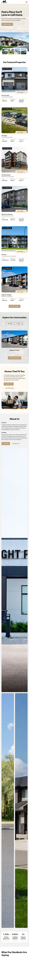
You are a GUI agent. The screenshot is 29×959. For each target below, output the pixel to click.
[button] (26, 2)
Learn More (5, 443)
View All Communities (14, 357)
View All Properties (14, 306)
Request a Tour (8, 384)
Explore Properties (7, 24)
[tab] (10, 323)
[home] (4, 2)
